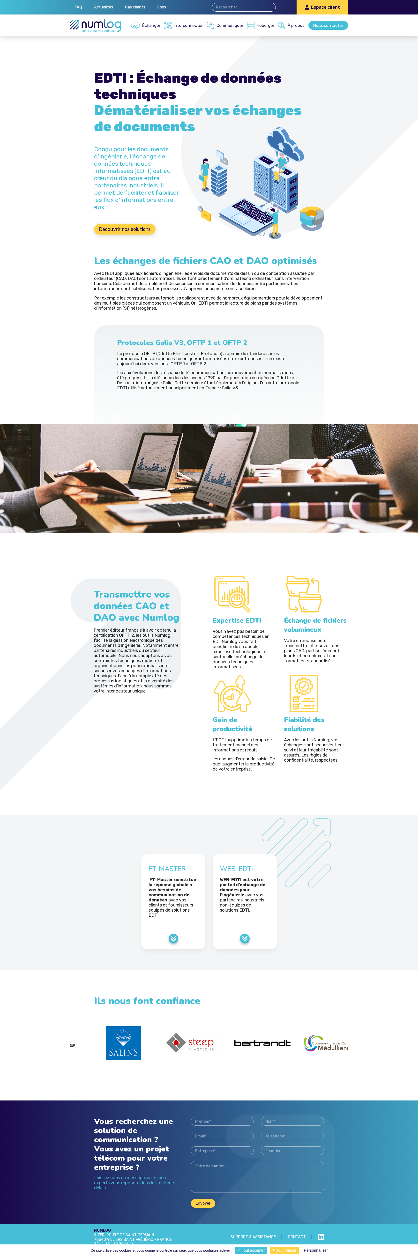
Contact (297, 1237)
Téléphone (292, 1136)
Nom (292, 1121)
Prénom (222, 1121)
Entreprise (222, 1150)
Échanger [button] (151, 25)
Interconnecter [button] (188, 25)
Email (222, 1136)
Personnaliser (316, 1250)
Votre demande (257, 1177)
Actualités (103, 7)
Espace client (325, 7)
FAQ (78, 7)
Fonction (292, 1150)
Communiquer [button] (229, 25)
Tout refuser (285, 1250)
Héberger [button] (265, 25)
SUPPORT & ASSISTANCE (253, 1237)
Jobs (161, 7)
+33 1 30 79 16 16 (118, 1244)
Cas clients (135, 7)
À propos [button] (296, 25)
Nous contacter (328, 25)
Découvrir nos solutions (125, 229)
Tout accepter (253, 1250)
